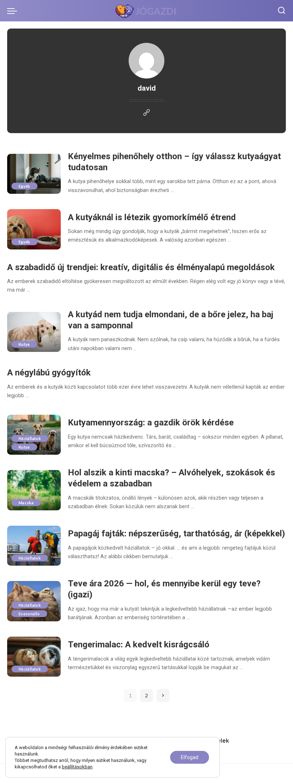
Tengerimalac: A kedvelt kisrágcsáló (138, 645)
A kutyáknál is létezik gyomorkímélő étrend (152, 217)
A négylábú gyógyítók (49, 373)
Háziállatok (30, 438)
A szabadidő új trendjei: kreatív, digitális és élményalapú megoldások (141, 267)
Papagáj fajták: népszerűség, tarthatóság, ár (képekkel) (176, 534)
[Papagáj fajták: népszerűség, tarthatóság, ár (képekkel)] (34, 546)
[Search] (281, 10)
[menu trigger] (14, 10)
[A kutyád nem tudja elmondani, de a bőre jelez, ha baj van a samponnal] (34, 332)
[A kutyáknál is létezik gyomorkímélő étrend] (34, 229)
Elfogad (189, 757)
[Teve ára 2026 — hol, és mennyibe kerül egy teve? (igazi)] (34, 601)
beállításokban (77, 766)
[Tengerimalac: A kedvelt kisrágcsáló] (34, 657)
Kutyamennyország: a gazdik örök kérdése (151, 423)
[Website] (146, 113)
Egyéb (24, 186)
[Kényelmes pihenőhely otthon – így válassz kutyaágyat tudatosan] (34, 174)
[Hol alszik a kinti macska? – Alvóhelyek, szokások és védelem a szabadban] (34, 490)
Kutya (24, 344)
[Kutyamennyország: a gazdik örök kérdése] (34, 435)
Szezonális (29, 613)
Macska (26, 502)
